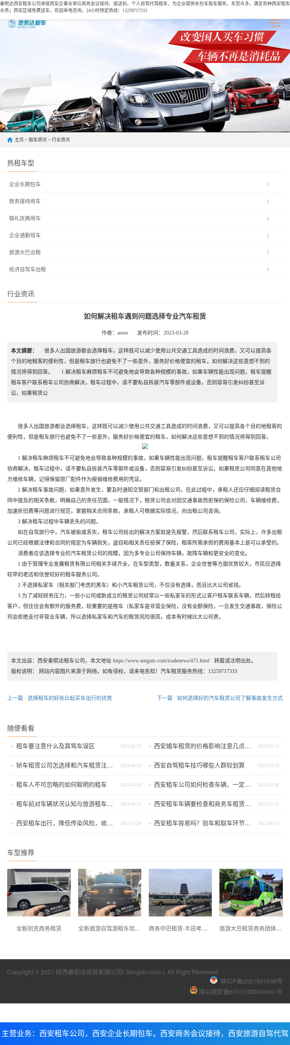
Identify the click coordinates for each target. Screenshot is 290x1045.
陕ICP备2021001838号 (252, 981)
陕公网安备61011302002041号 (240, 991)
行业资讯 (61, 140)
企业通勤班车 (25, 235)
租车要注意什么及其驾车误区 (55, 746)
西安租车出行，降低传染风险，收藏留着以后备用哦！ (66, 823)
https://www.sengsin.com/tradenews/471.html (161, 661)
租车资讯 (38, 140)
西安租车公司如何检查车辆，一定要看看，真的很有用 (204, 784)
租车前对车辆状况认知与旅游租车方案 (66, 804)
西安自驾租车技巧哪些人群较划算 (199, 765)
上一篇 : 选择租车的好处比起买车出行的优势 (59, 698)
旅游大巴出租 (25, 252)
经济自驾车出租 (27, 269)
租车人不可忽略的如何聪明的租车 (61, 784)
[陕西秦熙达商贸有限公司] (34, 23)
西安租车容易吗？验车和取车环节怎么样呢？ (204, 823)
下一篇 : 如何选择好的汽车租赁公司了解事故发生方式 (220, 698)
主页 (19, 140)
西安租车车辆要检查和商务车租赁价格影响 (204, 804)
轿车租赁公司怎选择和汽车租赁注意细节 (66, 765)
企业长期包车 (25, 184)
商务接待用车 (25, 201)
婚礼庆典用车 (25, 218)
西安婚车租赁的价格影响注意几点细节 (204, 746)
